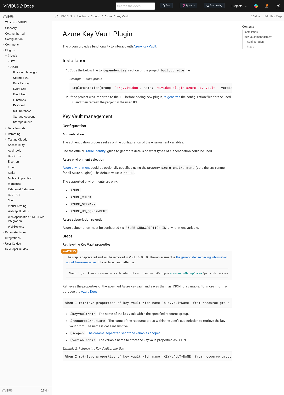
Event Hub (19, 94)
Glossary (11, 28)
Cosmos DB (21, 78)
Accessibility (16, 145)
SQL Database (22, 111)
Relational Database (21, 189)
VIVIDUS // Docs (18, 6)
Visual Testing (17, 206)
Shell (11, 200)
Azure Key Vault (144, 46)
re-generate (171, 97)
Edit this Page (273, 16)
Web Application (18, 211)
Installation (251, 32)
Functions (19, 100)
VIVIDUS (8, 16)
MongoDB (14, 184)
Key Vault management (258, 36)
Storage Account (24, 116)
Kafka (11, 173)
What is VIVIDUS (16, 22)
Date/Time (15, 156)
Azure (14, 67)
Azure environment (76, 168)
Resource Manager (25, 72)
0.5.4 (254, 16)
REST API (14, 195)
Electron (13, 161)
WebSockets (16, 226)
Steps (250, 46)
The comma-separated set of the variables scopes (124, 333)
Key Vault (19, 105)
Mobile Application (20, 178)
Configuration (14, 39)
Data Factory (21, 83)
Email (11, 167)
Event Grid (19, 89)
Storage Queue (22, 122)
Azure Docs (89, 291)
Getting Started (15, 33)
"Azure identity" (95, 151)
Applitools (14, 150)
